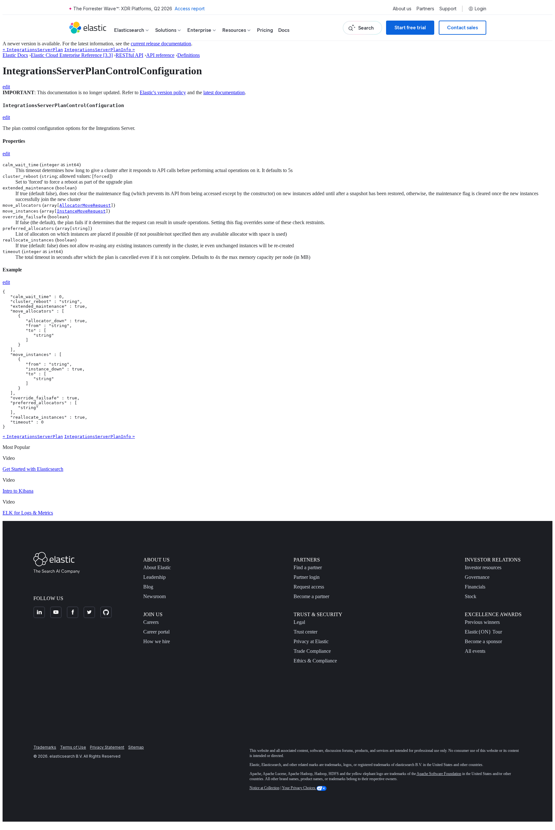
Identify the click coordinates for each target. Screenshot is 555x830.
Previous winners (482, 622)
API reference (160, 55)
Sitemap (136, 747)
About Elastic (157, 567)
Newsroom (154, 596)
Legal (299, 622)
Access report (190, 8)
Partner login (307, 577)
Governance (477, 577)
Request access (309, 586)
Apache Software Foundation (439, 773)
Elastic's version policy (163, 92)
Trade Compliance (312, 651)
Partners (425, 8)
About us (402, 8)
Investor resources (483, 567)
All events (475, 651)
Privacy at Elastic (311, 641)
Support (447, 8)
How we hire (156, 641)
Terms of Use (73, 747)
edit (6, 86)
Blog (148, 586)
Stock (470, 596)
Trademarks (44, 747)
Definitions (188, 55)
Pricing (265, 30)
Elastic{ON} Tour (483, 631)
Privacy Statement (107, 747)
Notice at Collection (264, 788)
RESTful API (129, 55)
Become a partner (311, 596)
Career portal (156, 631)
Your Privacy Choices (299, 788)
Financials (475, 586)
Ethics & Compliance (315, 660)
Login (480, 8)
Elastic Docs (15, 55)
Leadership (154, 577)
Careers (151, 622)
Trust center (305, 631)
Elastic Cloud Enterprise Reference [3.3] (72, 55)
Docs (283, 30)
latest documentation (224, 92)
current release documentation (161, 43)
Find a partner (308, 567)
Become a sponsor (483, 641)
